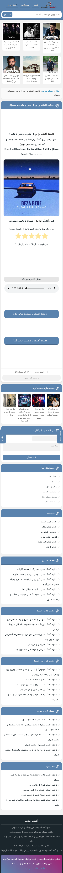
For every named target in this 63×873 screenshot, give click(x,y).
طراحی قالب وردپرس (35, 868)
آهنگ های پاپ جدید (47, 541)
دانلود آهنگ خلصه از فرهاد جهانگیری (39, 719)
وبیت (21, 868)
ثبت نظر (31, 457)
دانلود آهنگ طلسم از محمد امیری (41, 744)
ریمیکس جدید (50, 491)
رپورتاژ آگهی (51, 486)
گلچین (35, 5)
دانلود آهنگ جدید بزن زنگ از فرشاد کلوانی (37, 569)
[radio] (45, 237)
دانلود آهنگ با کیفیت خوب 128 (30, 340)
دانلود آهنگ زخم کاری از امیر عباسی (40, 790)
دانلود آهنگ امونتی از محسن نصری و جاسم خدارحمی (32, 619)
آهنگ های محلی (49, 526)
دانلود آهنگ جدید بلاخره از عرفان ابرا (39, 589)
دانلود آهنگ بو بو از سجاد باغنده (41, 679)
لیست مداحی (51, 501)
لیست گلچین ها (49, 496)
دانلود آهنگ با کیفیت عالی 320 (30, 314)
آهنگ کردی (51, 547)
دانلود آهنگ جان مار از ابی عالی (42, 644)
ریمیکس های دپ (49, 532)
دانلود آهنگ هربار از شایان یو (43, 785)
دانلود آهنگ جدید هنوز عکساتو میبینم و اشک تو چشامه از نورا (31, 850)
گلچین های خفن (49, 537)
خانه (58, 91)
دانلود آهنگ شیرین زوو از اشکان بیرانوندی (37, 684)
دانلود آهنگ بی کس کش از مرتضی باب (38, 689)
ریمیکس (25, 5)
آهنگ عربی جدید (49, 521)
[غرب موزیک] (49, 5)
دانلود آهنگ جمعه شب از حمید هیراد (39, 795)
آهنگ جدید (12, 5)
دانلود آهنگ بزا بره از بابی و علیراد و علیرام (32, 105)
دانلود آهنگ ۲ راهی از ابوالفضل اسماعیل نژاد (36, 649)
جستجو (7, 14)
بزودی (54, 481)
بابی (26, 377)
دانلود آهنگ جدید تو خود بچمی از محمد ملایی (35, 574)
